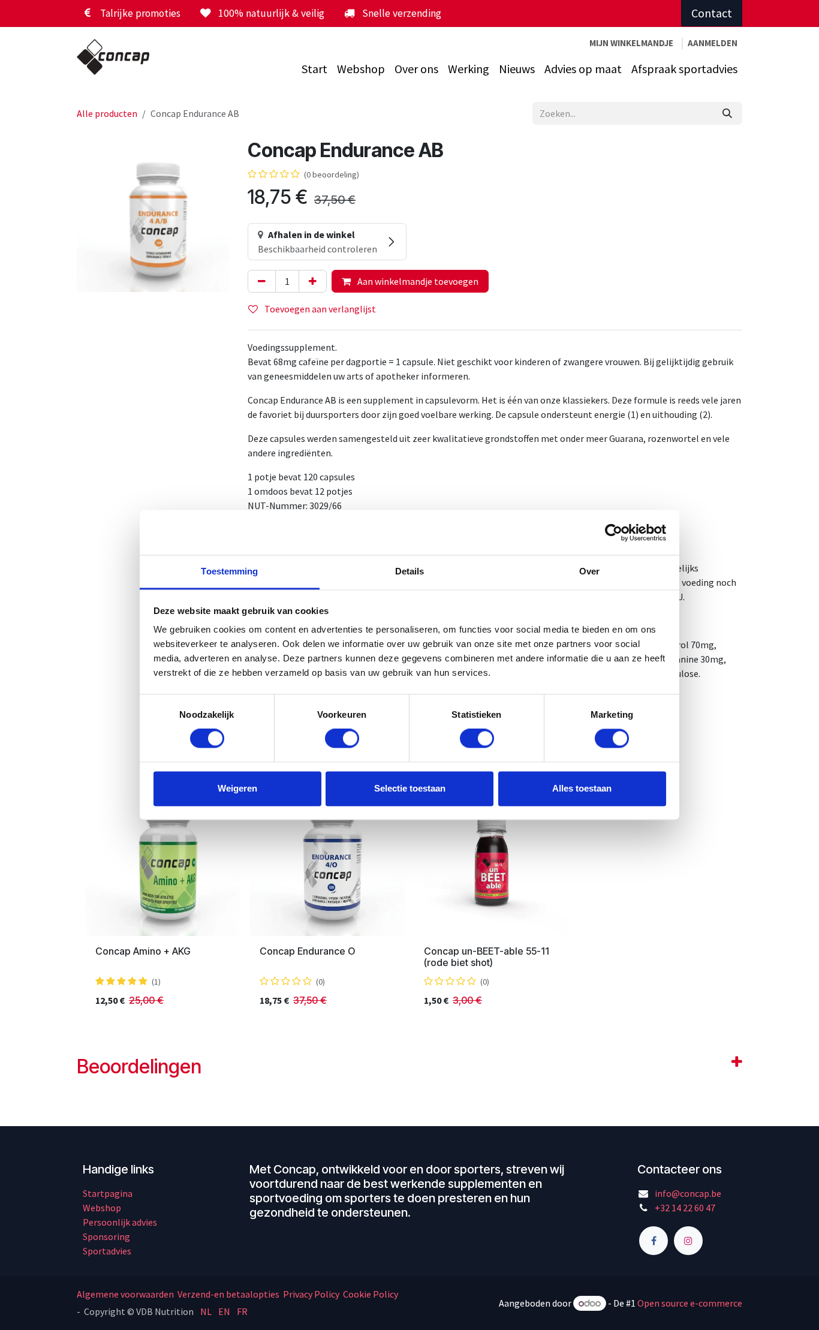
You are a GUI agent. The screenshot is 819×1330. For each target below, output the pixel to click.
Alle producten (107, 113)
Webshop (102, 1208)
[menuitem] (314, 69)
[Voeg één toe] (313, 281)
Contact (711, 12)
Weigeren (237, 788)
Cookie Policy (370, 1294)
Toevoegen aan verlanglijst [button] (319, 309)
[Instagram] (688, 1240)
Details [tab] (409, 571)
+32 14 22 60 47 (685, 1208)
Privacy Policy (311, 1294)
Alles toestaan (582, 788)
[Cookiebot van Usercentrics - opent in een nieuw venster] (613, 532)
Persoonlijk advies (120, 1222)
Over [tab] (589, 571)
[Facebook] (653, 1240)
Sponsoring (106, 1236)
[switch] (342, 738)
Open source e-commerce (689, 1303)
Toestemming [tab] (229, 571)
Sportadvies (107, 1251)
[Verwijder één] (262, 281)
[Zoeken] (727, 113)
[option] (409, 898)
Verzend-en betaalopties (228, 1294)
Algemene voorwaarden (126, 1294)
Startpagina (108, 1193)
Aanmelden (712, 43)
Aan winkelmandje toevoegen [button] (417, 281)
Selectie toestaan (409, 788)
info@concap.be (688, 1193)
